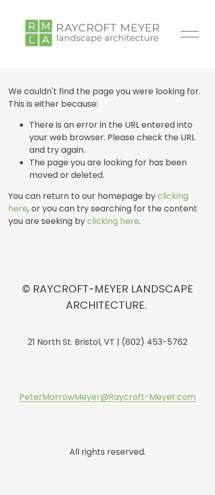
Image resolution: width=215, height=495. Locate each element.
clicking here (113, 221)
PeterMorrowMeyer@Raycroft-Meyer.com (107, 397)
